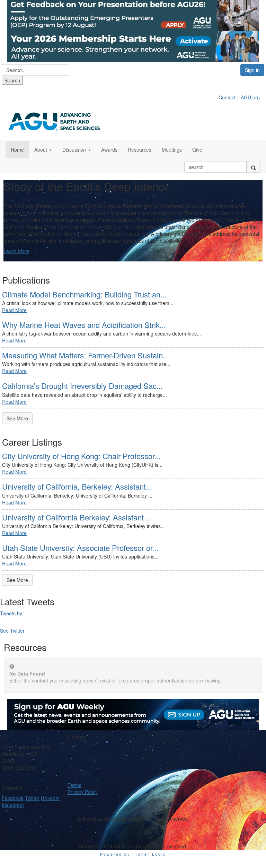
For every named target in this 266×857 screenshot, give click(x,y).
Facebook (13, 797)
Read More (14, 309)
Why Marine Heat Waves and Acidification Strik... (84, 324)
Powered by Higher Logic (133, 854)
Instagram (13, 804)
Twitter (32, 797)
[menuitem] (229, 96)
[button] (43, 149)
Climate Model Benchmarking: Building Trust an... (84, 294)
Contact (227, 97)
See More (17, 418)
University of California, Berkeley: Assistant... (77, 486)
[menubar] (241, 96)
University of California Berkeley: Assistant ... (77, 517)
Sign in (252, 69)
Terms (74, 785)
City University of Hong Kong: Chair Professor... (81, 455)
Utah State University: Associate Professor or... (80, 547)
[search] (253, 167)
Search (12, 80)
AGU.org (250, 97)
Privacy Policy (83, 791)
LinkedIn (50, 797)
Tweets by (11, 613)
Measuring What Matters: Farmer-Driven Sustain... (85, 355)
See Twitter (12, 630)
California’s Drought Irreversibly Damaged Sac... (82, 385)
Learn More (16, 251)
